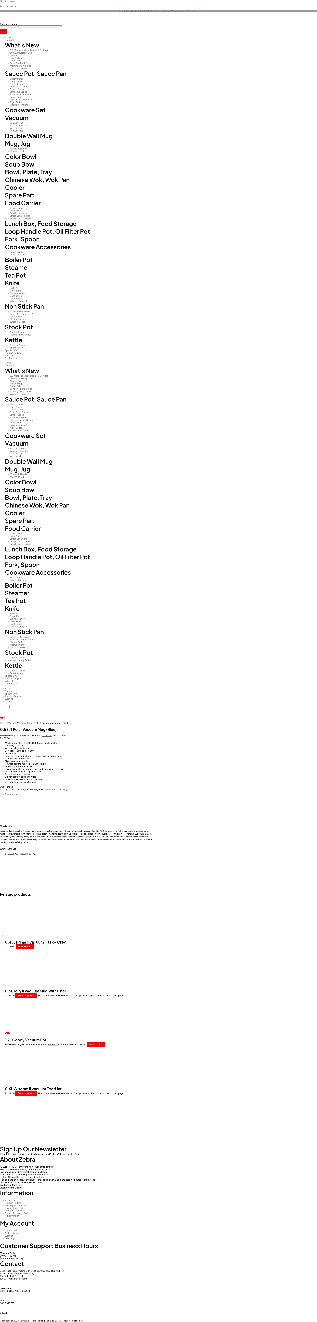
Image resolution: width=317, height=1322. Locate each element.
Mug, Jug (17, 143)
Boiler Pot (19, 259)
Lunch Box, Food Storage (41, 223)
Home (8, 363)
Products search (8, 24)
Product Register (13, 678)
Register (4, 706)
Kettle (13, 340)
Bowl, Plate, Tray (28, 172)
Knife (12, 283)
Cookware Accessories (38, 247)
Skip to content (8, 1)
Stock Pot (19, 327)
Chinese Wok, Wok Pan (37, 179)
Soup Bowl (20, 164)
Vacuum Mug (25, 723)
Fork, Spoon (22, 239)
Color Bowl (21, 156)
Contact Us (11, 683)
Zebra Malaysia (8, 6)
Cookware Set (25, 110)
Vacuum (16, 117)
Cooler (15, 187)
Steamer (17, 267)
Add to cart (24, 946)
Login (13, 706)
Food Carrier (23, 203)
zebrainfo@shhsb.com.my (13, 1315)
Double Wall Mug (29, 136)
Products (9, 365)
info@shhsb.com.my (10, 1318)
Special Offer (11, 676)
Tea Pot (15, 275)
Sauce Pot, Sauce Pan (35, 73)
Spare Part (19, 195)
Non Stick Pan (24, 306)
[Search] (3, 31)
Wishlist (9, 681)
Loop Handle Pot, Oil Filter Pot (47, 231)
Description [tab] (11, 794)
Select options (26, 995)
